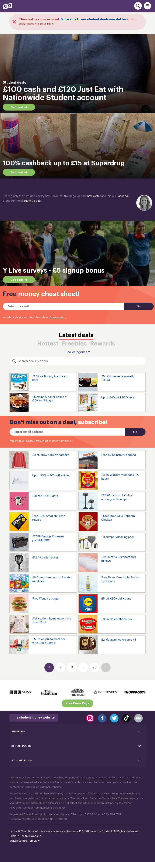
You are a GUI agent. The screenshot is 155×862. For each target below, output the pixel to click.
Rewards (102, 344)
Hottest (47, 344)
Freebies (74, 344)
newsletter (94, 196)
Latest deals (76, 335)
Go (139, 306)
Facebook (123, 196)
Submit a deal (32, 201)
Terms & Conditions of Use (26, 831)
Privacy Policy (54, 831)
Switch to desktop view (24, 840)
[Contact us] (138, 718)
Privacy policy (58, 317)
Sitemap (71, 831)
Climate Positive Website (25, 836)
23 (94, 667)
